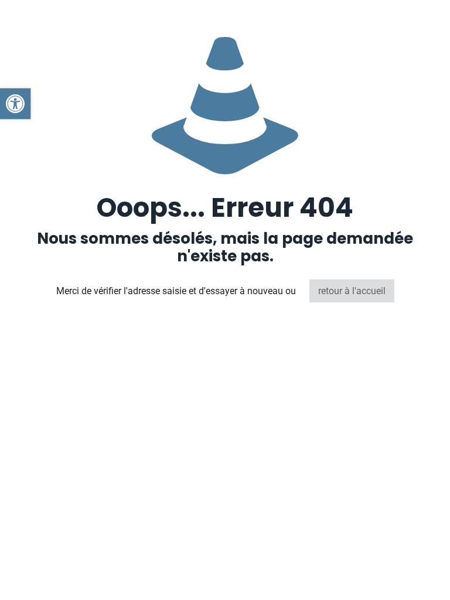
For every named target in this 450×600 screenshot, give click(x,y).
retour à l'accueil (352, 290)
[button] (15, 103)
